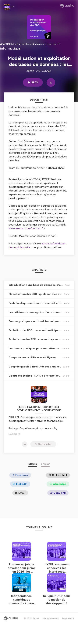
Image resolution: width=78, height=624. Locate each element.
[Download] (51, 82)
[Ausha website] (67, 6)
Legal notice (68, 618)
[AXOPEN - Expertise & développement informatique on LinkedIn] (24, 444)
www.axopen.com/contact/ (26, 228)
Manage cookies (50, 618)
